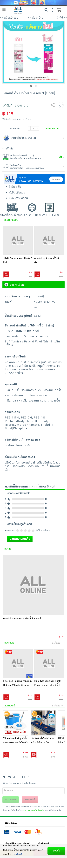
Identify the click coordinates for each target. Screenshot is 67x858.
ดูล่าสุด (7, 549)
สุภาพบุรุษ (10, 800)
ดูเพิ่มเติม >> (57, 643)
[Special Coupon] (33, 2)
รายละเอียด (17, 284)
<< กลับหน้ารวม (9, 18)
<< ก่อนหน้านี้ (35, 18)
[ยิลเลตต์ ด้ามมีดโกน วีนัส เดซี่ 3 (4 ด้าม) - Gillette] (33, 585)
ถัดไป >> (62, 18)
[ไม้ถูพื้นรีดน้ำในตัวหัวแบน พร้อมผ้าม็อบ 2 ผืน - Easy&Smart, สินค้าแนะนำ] (43, 722)
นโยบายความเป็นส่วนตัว (33, 810)
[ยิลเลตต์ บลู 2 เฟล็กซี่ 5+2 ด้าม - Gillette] (49, 240)
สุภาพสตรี (30, 800)
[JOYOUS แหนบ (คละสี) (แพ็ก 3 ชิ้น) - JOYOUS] (18, 240)
